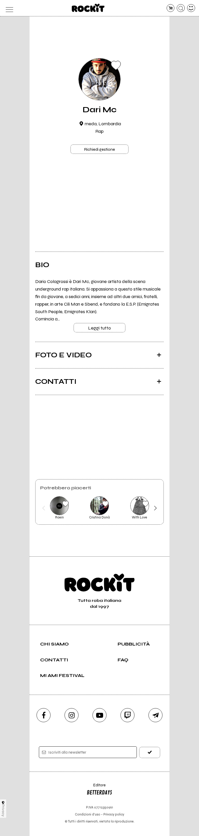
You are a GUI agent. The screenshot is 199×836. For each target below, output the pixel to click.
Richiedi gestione (99, 149)
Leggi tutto (99, 328)
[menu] (8, 8)
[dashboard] (191, 8)
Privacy (3, 810)
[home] (88, 8)
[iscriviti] (149, 752)
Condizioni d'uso (87, 814)
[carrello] (171, 8)
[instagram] (72, 715)
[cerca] (181, 8)
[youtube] (99, 715)
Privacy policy (113, 814)
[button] (43, 508)
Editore (96, 787)
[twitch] (127, 715)
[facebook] (44, 715)
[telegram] (155, 715)
